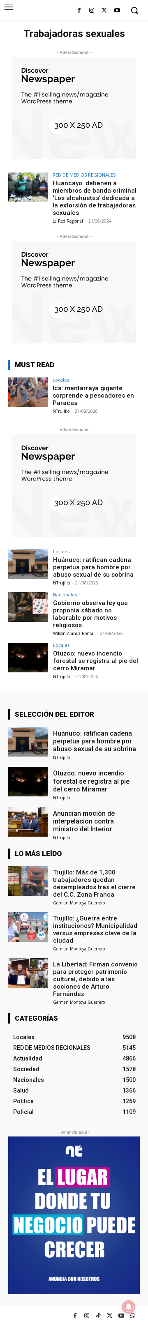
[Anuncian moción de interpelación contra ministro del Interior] (28, 822)
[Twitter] (109, 1316)
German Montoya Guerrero (79, 903)
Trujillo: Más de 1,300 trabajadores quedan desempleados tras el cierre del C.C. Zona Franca (94, 883)
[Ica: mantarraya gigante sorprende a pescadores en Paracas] (28, 392)
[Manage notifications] (128, 1306)
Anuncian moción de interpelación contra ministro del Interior (84, 821)
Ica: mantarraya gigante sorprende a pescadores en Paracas (93, 395)
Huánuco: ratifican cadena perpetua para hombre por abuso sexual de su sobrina (93, 567)
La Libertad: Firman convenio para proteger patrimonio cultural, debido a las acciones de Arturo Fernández (95, 979)
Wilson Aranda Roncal (74, 633)
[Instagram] (92, 11)
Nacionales (65, 594)
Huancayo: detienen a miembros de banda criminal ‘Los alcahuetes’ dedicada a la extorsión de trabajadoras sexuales (94, 197)
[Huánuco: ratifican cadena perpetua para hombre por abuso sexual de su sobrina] (28, 564)
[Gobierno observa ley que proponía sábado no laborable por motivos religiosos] (28, 607)
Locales (61, 379)
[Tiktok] (98, 1316)
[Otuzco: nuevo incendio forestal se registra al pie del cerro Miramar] (28, 657)
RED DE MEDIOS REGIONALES (84, 175)
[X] (104, 11)
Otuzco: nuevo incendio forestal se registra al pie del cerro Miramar (95, 661)
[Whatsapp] (132, 1316)
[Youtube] (117, 11)
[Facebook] (79, 11)
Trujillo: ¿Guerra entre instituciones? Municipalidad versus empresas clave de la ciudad (95, 929)
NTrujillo (61, 411)
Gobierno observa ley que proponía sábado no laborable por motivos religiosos (90, 614)
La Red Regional (68, 221)
